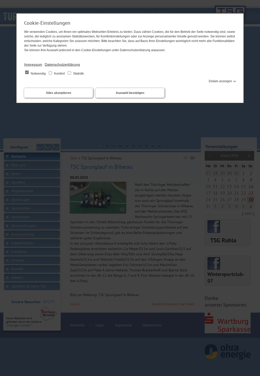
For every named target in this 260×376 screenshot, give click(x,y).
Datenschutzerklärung (62, 64)
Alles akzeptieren (58, 93)
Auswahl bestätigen (130, 93)
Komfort (59, 73)
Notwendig (38, 73)
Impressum (33, 64)
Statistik (78, 73)
